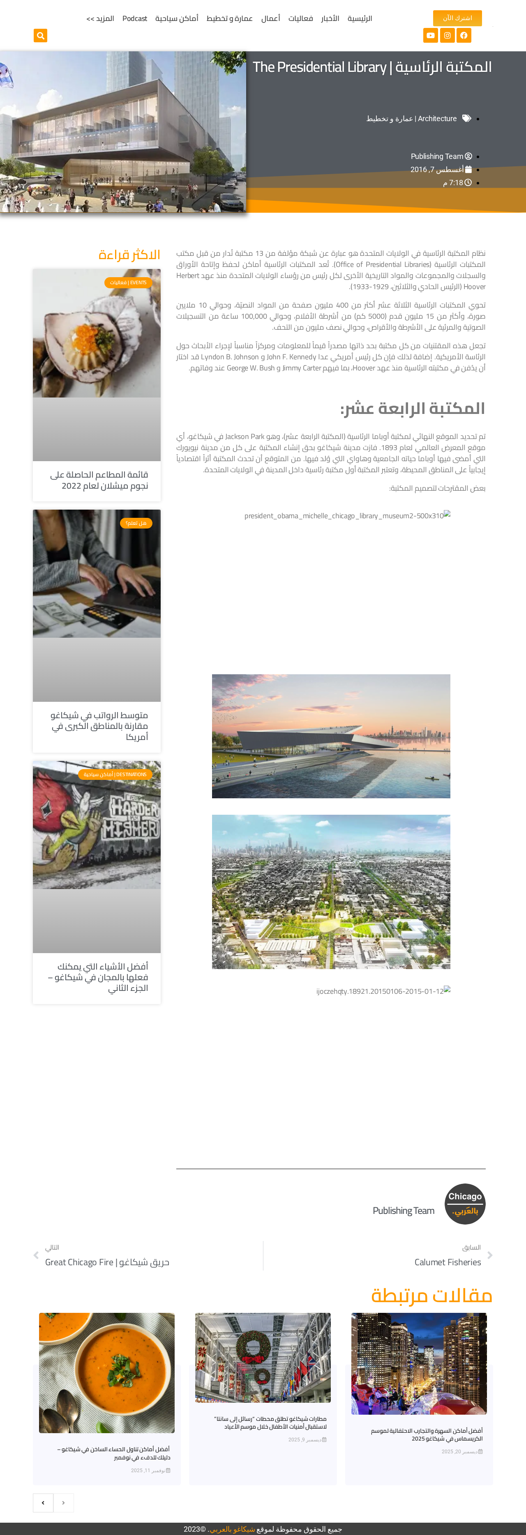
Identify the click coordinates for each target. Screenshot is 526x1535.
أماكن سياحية (176, 18)
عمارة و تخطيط (230, 18)
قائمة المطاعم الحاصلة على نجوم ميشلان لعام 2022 (99, 479)
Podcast (134, 18)
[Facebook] (464, 35)
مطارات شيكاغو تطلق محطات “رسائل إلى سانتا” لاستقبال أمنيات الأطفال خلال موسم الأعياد (270, 1422)
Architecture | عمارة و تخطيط (411, 118)
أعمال (270, 18)
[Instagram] (447, 35)
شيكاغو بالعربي (232, 1529)
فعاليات (300, 18)
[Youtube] (430, 35)
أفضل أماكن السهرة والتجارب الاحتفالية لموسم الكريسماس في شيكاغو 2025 (427, 1434)
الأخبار (330, 18)
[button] (40, 35)
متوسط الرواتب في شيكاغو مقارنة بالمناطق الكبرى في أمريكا (99, 726)
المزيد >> (100, 18)
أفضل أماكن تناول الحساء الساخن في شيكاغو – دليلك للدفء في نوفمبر (114, 1453)
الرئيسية (360, 18)
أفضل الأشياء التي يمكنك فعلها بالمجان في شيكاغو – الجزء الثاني (98, 977)
